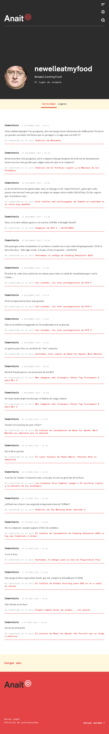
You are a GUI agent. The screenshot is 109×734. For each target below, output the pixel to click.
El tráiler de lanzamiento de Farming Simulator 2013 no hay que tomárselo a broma (54, 534)
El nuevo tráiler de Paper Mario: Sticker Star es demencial (51, 458)
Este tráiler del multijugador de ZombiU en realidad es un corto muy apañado (54, 203)
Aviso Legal (12, 719)
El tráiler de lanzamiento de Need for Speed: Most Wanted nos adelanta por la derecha (51, 431)
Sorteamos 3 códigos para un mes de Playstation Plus (67, 559)
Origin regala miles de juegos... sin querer (62, 609)
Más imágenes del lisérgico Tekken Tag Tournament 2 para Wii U (52, 379)
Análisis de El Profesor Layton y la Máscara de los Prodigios (52, 169)
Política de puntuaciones (21, 722)
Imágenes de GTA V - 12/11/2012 (54, 227)
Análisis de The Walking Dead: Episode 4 (60, 509)
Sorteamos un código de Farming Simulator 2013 (64, 255)
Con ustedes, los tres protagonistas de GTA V (63, 282)
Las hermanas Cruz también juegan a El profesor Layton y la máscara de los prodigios (54, 484)
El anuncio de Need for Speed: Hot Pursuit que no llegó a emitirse (54, 635)
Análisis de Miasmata (48, 140)
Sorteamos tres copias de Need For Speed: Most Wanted (68, 353)
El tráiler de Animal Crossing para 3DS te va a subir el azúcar (53, 584)
